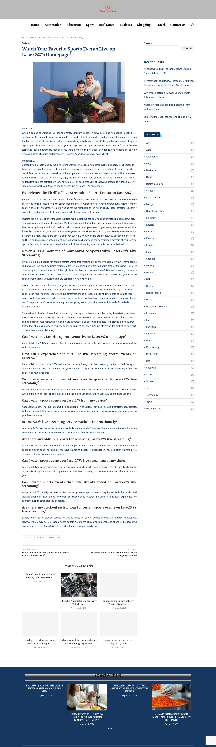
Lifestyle (170, 333)
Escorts (170, 224)
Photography (170, 347)
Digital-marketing (170, 211)
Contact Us (177, 24)
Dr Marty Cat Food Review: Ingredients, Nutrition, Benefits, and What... (87, 717)
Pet (170, 340)
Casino (170, 177)
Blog (170, 163)
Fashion (170, 231)
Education (73, 24)
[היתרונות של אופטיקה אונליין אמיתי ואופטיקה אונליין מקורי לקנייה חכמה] (118, 624)
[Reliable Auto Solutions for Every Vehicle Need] (79, 585)
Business (126, 24)
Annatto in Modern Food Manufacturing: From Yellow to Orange (171, 717)
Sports (170, 381)
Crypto (170, 190)
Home (35, 24)
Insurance (170, 313)
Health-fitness (170, 292)
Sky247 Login (101, 132)
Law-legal (170, 327)
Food (170, 252)
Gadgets (170, 258)
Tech (170, 388)
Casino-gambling (170, 184)
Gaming (170, 265)
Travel (160, 24)
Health (170, 286)
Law (170, 320)
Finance (170, 245)
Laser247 (88, 132)
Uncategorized (170, 408)
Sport (90, 24)
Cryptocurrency (170, 197)
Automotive (53, 24)
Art (170, 143)
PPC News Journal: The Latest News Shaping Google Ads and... (44, 688)
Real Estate (106, 24)
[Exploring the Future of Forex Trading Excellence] (118, 585)
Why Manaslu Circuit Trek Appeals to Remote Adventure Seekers (129, 688)
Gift (170, 279)
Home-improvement (170, 306)
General (170, 272)
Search (148, 43)
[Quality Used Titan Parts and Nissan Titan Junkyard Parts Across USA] (40, 624)
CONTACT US (108, 675)
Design (170, 204)
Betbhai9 (77, 132)
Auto (170, 150)
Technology (170, 395)
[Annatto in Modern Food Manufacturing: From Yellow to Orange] (171, 697)
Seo (170, 361)
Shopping (144, 24)
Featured (170, 238)
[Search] (192, 25)
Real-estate (170, 354)
